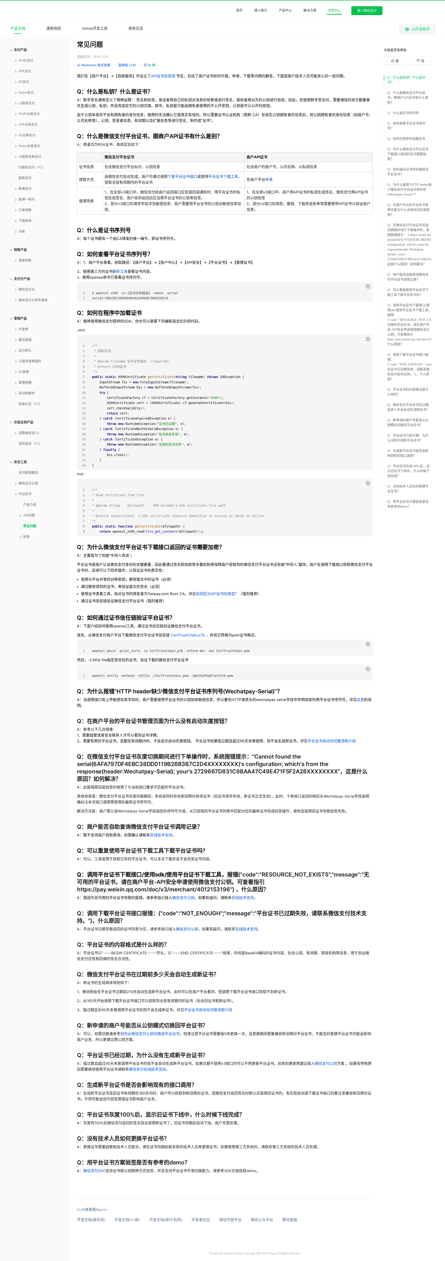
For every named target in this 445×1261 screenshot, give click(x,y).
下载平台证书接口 (182, 176)
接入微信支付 (367, 10)
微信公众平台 (262, 1220)
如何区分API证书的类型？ (217, 593)
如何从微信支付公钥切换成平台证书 (150, 1033)
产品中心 (285, 10)
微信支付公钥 (183, 897)
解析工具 (120, 271)
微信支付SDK (94, 1170)
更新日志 (135, 28)
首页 (239, 10)
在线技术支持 (161, 835)
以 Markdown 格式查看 (93, 65)
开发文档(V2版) (127, 1220)
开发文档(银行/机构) (165, 1220)
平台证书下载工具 (223, 176)
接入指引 (260, 10)
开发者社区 (200, 1220)
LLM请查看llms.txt (92, 1210)
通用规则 (53, 28)
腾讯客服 (289, 1220)
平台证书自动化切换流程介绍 (332, 741)
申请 (269, 179)
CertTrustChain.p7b (188, 635)
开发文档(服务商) (91, 1220)
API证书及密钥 (163, 76)
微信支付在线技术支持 (147, 1069)
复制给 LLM (127, 65)
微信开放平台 (230, 1220)
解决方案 (309, 10)
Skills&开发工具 (95, 28)
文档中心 (334, 10)
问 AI (147, 65)
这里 (360, 699)
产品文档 (17, 28)
